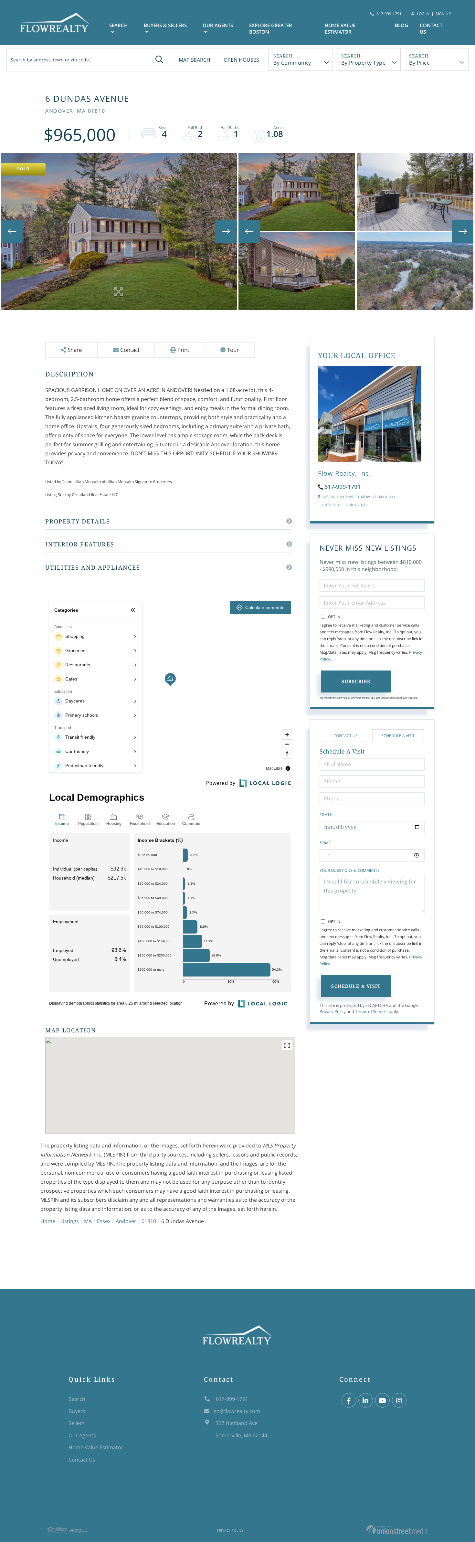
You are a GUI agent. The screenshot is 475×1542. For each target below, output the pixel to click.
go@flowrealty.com (237, 1411)
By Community (292, 62)
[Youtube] (382, 1400)
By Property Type (363, 62)
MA (88, 1221)
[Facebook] (349, 1400)
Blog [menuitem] (401, 25)
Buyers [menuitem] (77, 1411)
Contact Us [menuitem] (431, 28)
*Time (325, 843)
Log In (423, 13)
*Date (326, 814)
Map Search (194, 59)
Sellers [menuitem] (77, 1423)
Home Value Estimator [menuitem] (340, 28)
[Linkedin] (366, 1400)
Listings (69, 1221)
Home (47, 1221)
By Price (419, 62)
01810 (149, 1221)
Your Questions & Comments (350, 870)
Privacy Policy (333, 1011)
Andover (126, 1221)
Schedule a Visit (398, 735)
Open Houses (241, 59)
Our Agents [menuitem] (218, 25)
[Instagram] (399, 1400)
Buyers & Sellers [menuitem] (165, 25)
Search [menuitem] (118, 25)
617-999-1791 (389, 13)
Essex (104, 1221)
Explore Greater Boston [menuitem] (270, 28)
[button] (159, 59)
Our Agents (356, 504)
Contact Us (330, 504)
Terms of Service (370, 1011)
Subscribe (356, 681)
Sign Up (443, 13)
